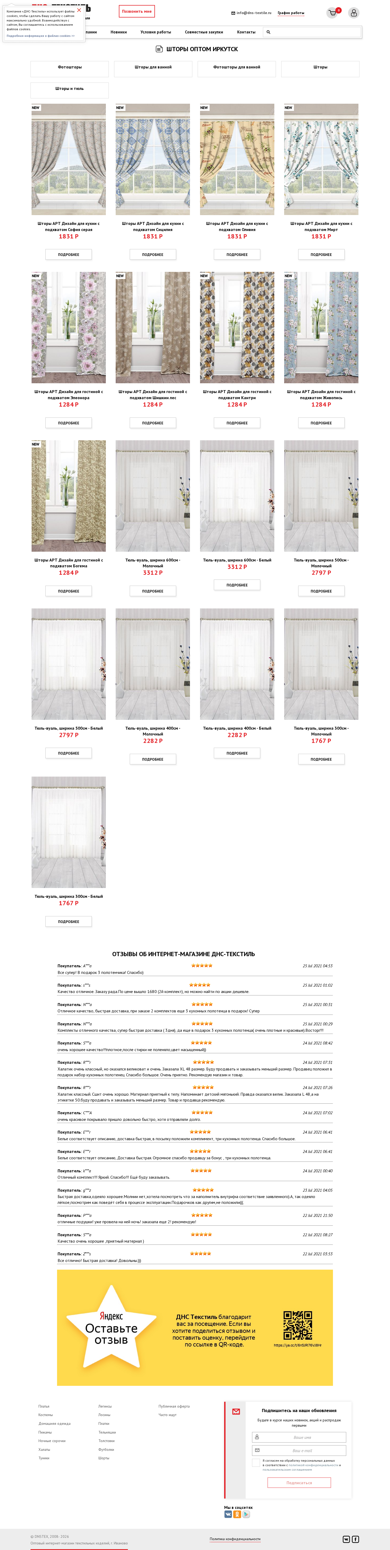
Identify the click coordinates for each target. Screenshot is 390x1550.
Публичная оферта (174, 1406)
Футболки (106, 1449)
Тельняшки (107, 1432)
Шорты (103, 1458)
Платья (43, 1406)
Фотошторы (70, 66)
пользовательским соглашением (287, 1469)
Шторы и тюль (69, 88)
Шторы (320, 66)
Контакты (246, 31)
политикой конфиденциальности (313, 1465)
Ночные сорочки (52, 1440)
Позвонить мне (137, 11)
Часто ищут (167, 1414)
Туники (43, 1458)
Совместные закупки (204, 31)
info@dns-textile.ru (254, 12)
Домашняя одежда (54, 1423)
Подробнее (68, 254)
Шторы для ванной (153, 66)
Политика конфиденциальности (235, 1538)
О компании (86, 31)
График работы (291, 12)
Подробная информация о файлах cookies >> (41, 36)
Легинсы (105, 1406)
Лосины (104, 1414)
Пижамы (45, 1432)
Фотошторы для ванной (236, 66)
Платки (103, 1423)
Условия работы (156, 31)
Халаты (44, 1449)
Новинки (119, 31)
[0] (332, 13)
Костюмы (45, 1414)
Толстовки (106, 1440)
